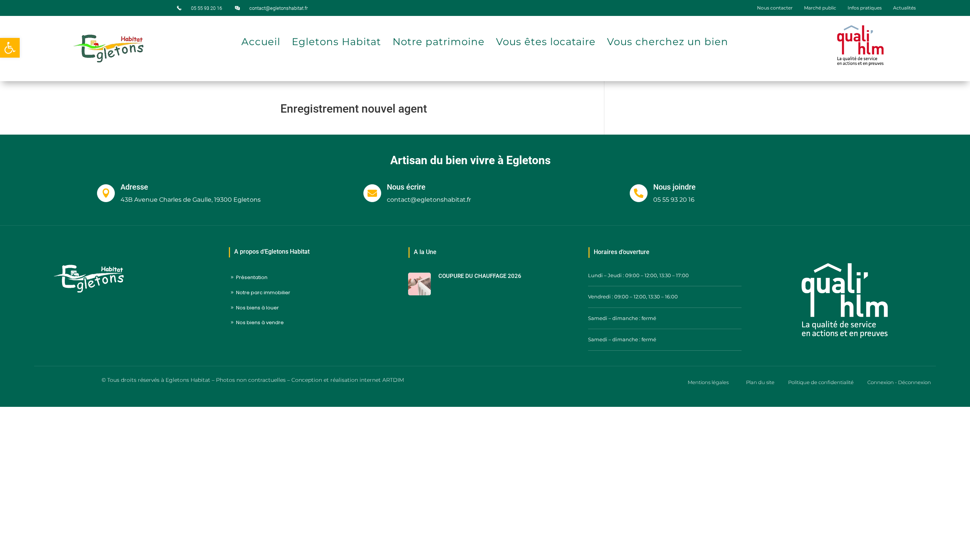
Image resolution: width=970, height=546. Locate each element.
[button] (10, 48)
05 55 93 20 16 (206, 8)
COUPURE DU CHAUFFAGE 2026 (479, 276)
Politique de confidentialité (821, 382)
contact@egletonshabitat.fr (278, 8)
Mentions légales (708, 382)
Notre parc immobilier (263, 292)
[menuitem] (774, 8)
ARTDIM (393, 380)
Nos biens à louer (257, 307)
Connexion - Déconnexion (899, 382)
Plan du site (760, 382)
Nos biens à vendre (260, 322)
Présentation (252, 277)
